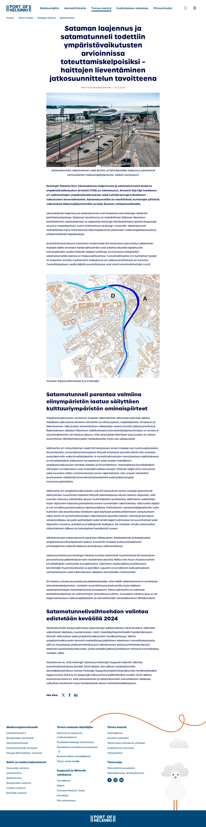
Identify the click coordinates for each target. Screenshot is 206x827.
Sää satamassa (66, 800)
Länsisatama (14, 773)
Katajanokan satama (18, 783)
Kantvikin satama (16, 793)
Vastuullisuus (114, 733)
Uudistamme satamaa (132, 8)
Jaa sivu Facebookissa (69, 695)
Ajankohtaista (67, 18)
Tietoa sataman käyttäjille (75, 727)
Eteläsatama (14, 778)
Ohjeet (60, 785)
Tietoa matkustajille (68, 761)
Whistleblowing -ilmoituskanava (125, 773)
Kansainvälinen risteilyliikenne (74, 756)
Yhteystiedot (162, 8)
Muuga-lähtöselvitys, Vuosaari (24, 753)
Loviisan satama (16, 788)
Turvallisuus (63, 780)
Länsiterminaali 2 (16, 733)
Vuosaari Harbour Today (71, 790)
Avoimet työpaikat (118, 738)
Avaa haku (185, 8)
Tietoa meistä (101, 8)
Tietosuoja (114, 762)
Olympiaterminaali (17, 743)
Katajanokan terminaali (19, 738)
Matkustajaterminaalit (22, 727)
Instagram (115, 780)
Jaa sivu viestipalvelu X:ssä (63, 695)
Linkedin (121, 780)
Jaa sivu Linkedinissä (75, 695)
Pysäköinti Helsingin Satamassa (75, 742)
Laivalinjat (62, 795)
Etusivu (10, 18)
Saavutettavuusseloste (121, 768)
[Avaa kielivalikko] (196, 8)
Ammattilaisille (75, 8)
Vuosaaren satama (17, 768)
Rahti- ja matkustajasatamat (26, 762)
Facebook (109, 780)
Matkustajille (49, 8)
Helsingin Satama (46, 18)
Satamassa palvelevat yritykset (126, 743)
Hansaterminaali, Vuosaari (21, 748)
